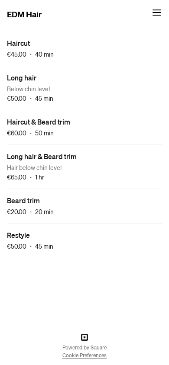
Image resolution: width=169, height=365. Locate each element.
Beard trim (23, 200)
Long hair (21, 77)
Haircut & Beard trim (38, 121)
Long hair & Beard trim (42, 156)
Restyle (18, 235)
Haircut (18, 43)
